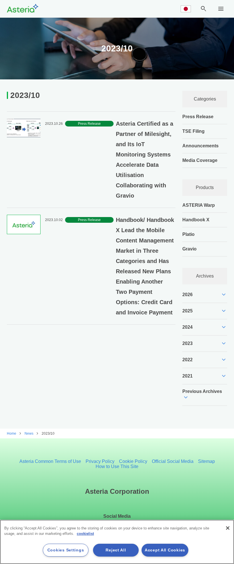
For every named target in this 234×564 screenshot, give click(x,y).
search (203, 9)
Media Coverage (199, 160)
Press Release (197, 116)
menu (220, 9)
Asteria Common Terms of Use (50, 461)
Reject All (116, 550)
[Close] (227, 528)
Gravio (189, 248)
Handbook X (195, 219)
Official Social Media (172, 461)
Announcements (200, 145)
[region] (117, 542)
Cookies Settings (65, 550)
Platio (188, 234)
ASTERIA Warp (198, 205)
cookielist (85, 533)
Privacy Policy (100, 461)
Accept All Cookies (165, 550)
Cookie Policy (133, 461)
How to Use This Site (117, 466)
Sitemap (206, 461)
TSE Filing (193, 131)
